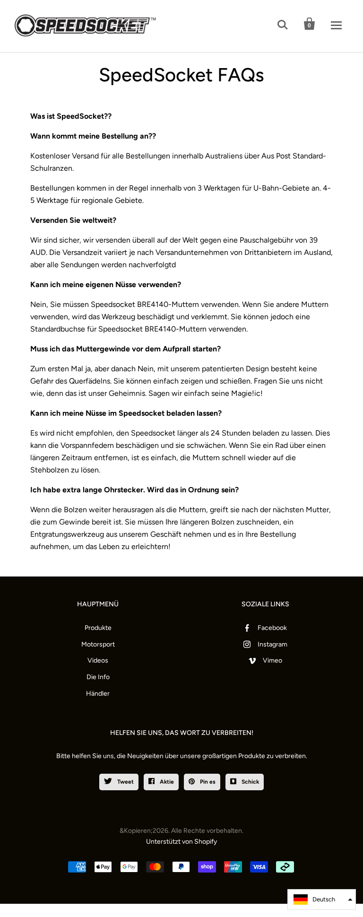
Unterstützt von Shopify (181, 842)
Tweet (125, 781)
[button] (321, 899)
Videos (97, 660)
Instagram (272, 644)
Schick (249, 781)
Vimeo (272, 660)
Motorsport (98, 644)
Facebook (272, 628)
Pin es (207, 781)
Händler (98, 694)
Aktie (166, 781)
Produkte (98, 628)
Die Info (98, 677)
